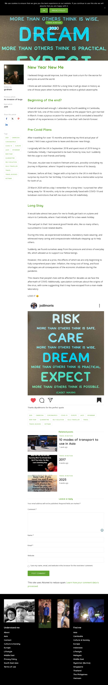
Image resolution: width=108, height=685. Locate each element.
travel (8, 170)
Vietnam (77, 678)
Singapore (78, 667)
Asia (6, 636)
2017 (62, 459)
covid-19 (8, 146)
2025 (62, 479)
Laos (7, 150)
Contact (7, 640)
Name (31, 535)
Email (30, 545)
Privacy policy (58, 10)
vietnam (8, 178)
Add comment (69, 33)
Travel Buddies (11, 174)
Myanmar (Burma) (81, 663)
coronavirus (10, 142)
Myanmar (16, 150)
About (6, 632)
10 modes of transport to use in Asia (78, 442)
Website (31, 555)
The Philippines (80, 674)
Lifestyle (8, 651)
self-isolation (11, 162)
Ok (44, 10)
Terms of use (10, 667)
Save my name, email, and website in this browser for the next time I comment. (61, 565)
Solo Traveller (11, 166)
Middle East (9, 655)
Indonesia (77, 648)
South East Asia (11, 663)
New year (9, 154)
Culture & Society (12, 644)
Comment (32, 509)
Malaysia (77, 655)
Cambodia (15, 138)
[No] (104, 7)
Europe (18, 146)
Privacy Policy (10, 659)
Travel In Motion (54, 23)
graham (8, 89)
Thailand (77, 670)
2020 (7, 138)
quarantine (10, 158)
